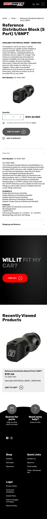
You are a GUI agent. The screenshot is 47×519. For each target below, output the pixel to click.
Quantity (6, 113)
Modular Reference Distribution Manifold (17, 199)
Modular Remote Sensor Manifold (15, 197)
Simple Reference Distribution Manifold (17, 195)
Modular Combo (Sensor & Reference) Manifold (20, 202)
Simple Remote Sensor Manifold (14, 193)
